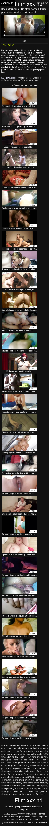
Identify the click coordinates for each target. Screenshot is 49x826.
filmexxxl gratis (17, 794)
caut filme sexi (33, 745)
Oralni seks (38, 78)
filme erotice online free (27, 760)
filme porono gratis (9, 788)
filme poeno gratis (9, 771)
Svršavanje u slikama (10, 80)
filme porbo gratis (27, 771)
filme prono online (39, 788)
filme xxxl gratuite (38, 791)
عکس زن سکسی (11, 814)
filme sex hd (20, 791)
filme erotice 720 (23, 757)
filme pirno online (28, 768)
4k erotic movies (8, 745)
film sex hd (27, 754)
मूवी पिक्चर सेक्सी (24, 814)
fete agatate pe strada (33, 751)
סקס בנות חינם (27, 819)
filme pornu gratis (39, 786)
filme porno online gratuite (35, 783)
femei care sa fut (15, 751)
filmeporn (5, 794)
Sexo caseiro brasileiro (37, 822)
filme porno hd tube (29, 80)
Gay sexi (11, 822)
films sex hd (29, 794)
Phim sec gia (15, 817)
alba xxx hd (21, 745)
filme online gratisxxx (26, 765)
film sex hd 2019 (40, 754)
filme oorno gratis (12, 768)
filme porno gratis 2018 (21, 777)
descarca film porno (18, 748)
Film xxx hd (16, 819)
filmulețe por (41, 794)
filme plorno (42, 768)
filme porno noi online (11, 783)
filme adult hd (7, 757)
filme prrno (6, 791)
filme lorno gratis (34, 763)
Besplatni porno (10, 9)
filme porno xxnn (8, 786)
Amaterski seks (25, 78)
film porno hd (16, 754)
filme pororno (25, 788)
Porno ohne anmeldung (32, 817)
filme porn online (15, 774)
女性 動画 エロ (21, 822)
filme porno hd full (39, 780)
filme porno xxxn (24, 786)
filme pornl (28, 774)
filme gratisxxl (19, 763)
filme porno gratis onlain (19, 780)
